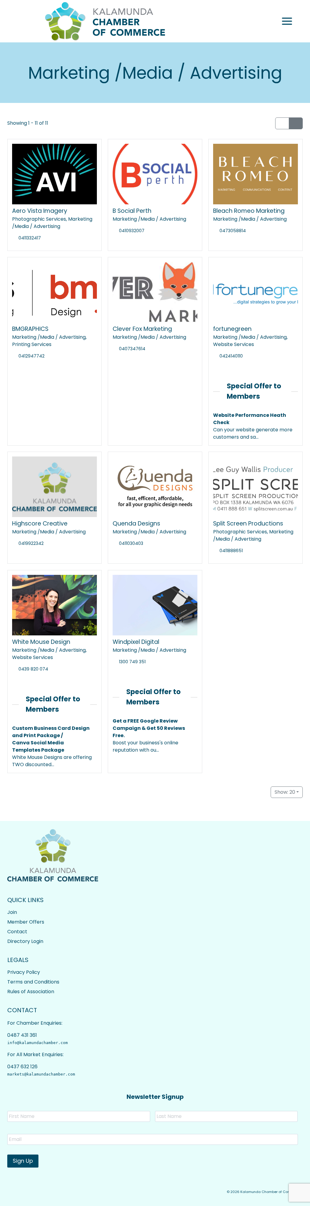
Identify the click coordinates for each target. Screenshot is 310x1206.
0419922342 (31, 543)
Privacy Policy (23, 972)
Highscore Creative (40, 523)
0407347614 (132, 349)
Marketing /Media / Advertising (52, 223)
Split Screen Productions (248, 523)
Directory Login (25, 941)
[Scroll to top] (289, 1197)
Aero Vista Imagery (39, 211)
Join (12, 912)
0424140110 (231, 356)
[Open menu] (286, 21)
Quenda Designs (136, 523)
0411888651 (231, 551)
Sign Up (23, 1161)
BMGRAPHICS (30, 329)
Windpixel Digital (136, 642)
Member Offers (25, 921)
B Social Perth (132, 211)
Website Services (233, 344)
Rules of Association (30, 991)
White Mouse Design (41, 642)
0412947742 (31, 356)
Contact (17, 931)
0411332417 (29, 238)
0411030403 (131, 543)
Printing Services (31, 344)
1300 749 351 (132, 662)
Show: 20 (285, 792)
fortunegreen (232, 329)
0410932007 (131, 231)
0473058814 (232, 231)
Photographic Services (39, 219)
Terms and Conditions (33, 981)
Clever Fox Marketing (142, 329)
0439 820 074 (33, 669)
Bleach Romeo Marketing (249, 211)
